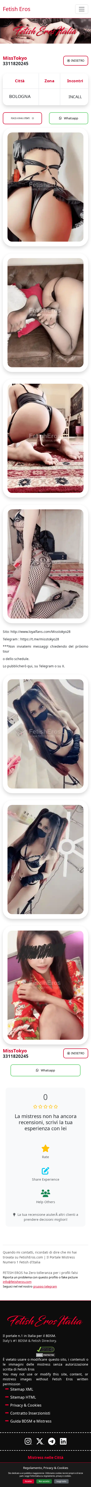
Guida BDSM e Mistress (31, 1421)
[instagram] (28, 1442)
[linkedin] (63, 1442)
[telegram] (52, 1442)
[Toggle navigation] (81, 9)
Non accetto (44, 1481)
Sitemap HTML (23, 1397)
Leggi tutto (61, 1481)
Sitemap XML (21, 1389)
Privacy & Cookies (26, 1405)
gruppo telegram (45, 1286)
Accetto (28, 1481)
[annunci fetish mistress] (45, 1320)
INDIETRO (77, 61)
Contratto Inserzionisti (30, 1413)
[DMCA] (45, 1349)
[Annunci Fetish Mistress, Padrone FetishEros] (45, 31)
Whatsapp (71, 118)
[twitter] (40, 1442)
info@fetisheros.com (17, 1282)
